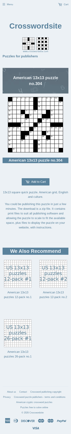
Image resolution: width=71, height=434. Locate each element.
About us (11, 392)
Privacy (7, 397)
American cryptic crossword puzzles (34, 402)
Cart (65, 4)
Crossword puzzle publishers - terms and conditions (39, 397)
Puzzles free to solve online (34, 407)
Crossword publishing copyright (45, 392)
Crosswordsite (35, 26)
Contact (23, 392)
